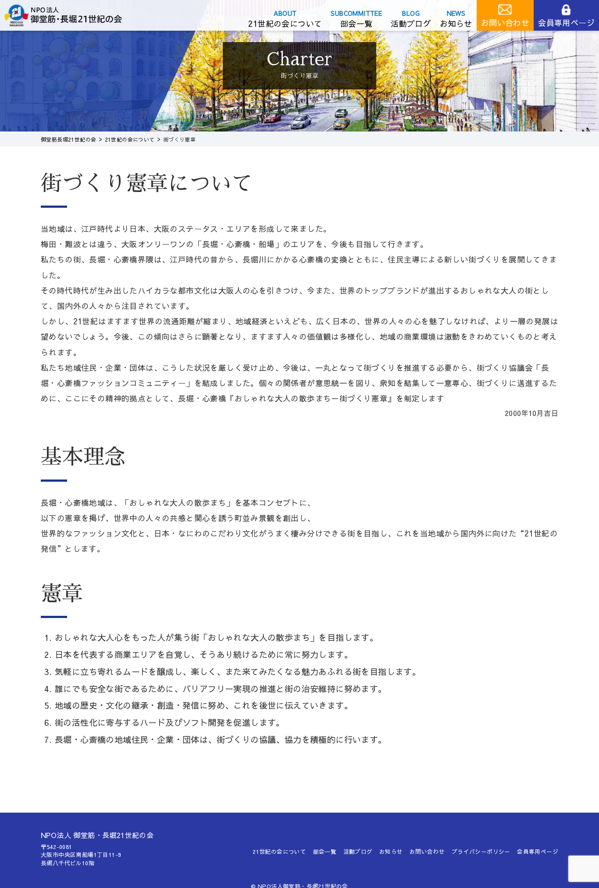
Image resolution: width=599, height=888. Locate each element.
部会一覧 (356, 23)
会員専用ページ (566, 22)
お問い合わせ (505, 22)
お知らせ (456, 23)
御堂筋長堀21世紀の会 (70, 15)
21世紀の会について (285, 23)
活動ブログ (411, 23)
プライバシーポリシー (481, 851)
